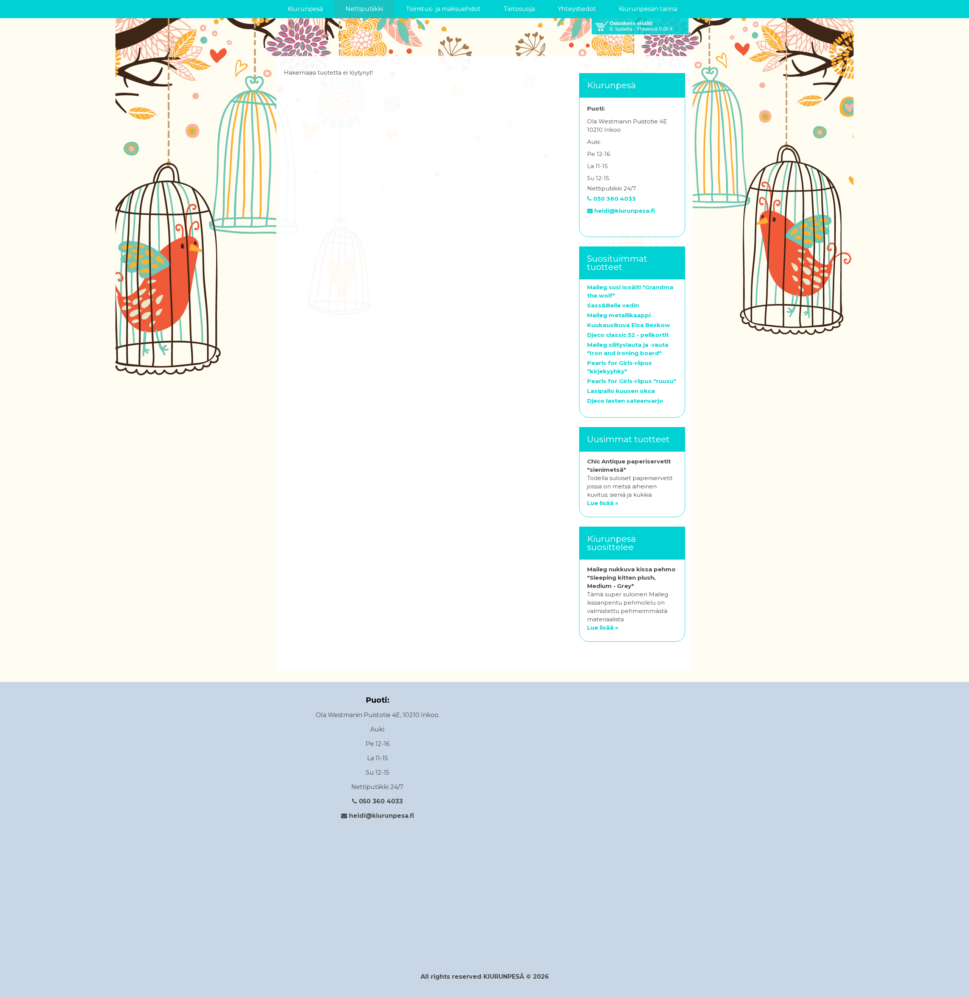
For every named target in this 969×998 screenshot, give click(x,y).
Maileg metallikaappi (619, 315)
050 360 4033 (614, 198)
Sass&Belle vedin (613, 305)
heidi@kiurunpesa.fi (624, 210)
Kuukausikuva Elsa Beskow (628, 325)
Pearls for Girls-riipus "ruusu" (631, 381)
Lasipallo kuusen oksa (621, 391)
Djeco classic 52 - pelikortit (628, 334)
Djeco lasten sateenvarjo (625, 400)
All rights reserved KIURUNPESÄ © (477, 976)
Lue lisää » (602, 503)
